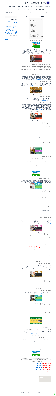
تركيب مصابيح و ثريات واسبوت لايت (12, 6)
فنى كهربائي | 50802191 (33, 23)
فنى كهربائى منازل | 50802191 (34, 24)
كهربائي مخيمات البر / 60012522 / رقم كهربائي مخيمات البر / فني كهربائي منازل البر (11, 30)
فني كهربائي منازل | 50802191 (34, 30)
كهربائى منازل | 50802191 (36, 182)
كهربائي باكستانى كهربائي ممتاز (10, 9)
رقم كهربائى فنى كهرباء (21, 6)
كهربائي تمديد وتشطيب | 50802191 (34, 34)
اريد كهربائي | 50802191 (32, 20)
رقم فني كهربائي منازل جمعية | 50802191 (35, 21)
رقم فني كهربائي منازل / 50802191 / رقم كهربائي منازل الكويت (41, 6)
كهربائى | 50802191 (33, 26)
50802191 (49, 342)
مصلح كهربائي (15, 12)
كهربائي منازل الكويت (26, 12)
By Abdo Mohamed (18, 392)
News (7, 12)
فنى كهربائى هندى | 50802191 (34, 25)
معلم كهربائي (10, 12)
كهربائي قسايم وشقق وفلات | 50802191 (35, 35)
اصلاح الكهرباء (27, 6)
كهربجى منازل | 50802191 (47, 223)
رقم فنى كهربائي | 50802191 (29, 268)
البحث (6, 39)
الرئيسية (31, 6)
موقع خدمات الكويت (39, 363)
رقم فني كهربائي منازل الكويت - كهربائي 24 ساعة (35, 2)
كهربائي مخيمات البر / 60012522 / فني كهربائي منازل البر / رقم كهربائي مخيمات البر (11, 27)
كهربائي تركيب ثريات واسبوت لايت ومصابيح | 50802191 (37, 36)
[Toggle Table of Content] (42, 19)
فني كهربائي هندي (40, 12)
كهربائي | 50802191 (39, 109)
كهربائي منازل (31, 12)
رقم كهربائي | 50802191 (45, 100)
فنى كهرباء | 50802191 (33, 85)
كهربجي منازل (20, 12)
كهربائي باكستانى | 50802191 (34, 31)
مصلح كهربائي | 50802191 (33, 29)
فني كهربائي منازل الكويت (47, 12)
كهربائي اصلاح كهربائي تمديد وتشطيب (29, 9)
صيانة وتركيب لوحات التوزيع (19, 9)
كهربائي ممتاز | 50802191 (34, 37)
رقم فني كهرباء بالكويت (38, 9)
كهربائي (36, 12)
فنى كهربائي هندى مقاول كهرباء (46, 9)
